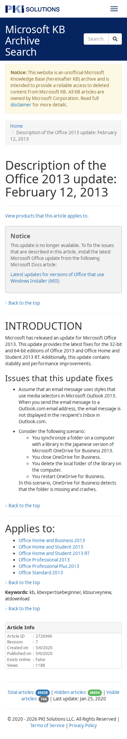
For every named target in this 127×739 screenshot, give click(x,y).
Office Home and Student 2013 (51, 547)
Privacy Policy (83, 725)
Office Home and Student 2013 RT (54, 553)
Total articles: (21, 692)
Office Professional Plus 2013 (49, 566)
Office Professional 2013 (44, 560)
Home (16, 126)
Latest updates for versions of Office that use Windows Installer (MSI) (57, 277)
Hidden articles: (70, 692)
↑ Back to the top (22, 303)
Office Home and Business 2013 (52, 540)
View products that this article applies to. (47, 216)
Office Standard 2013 (41, 573)
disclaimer (20, 105)
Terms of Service (47, 725)
